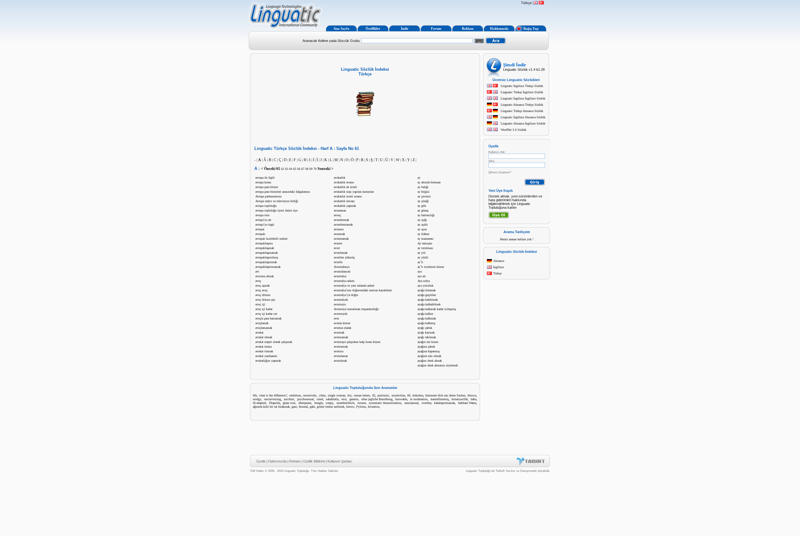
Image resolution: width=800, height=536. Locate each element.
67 (302, 169)
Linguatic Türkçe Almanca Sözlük (522, 111)
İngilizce (498, 267)
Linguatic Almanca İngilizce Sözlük (523, 123)
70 (315, 169)
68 (306, 169)
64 (290, 169)
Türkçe (497, 273)
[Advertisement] (421, 12)
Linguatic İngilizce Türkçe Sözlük (522, 86)
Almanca (498, 261)
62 (282, 169)
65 (294, 169)
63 (286, 169)
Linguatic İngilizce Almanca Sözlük (523, 117)
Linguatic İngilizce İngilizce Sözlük (523, 98)
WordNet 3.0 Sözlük (513, 129)
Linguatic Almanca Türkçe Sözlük (522, 104)
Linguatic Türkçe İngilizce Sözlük (522, 92)
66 (298, 169)
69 (310, 169)
